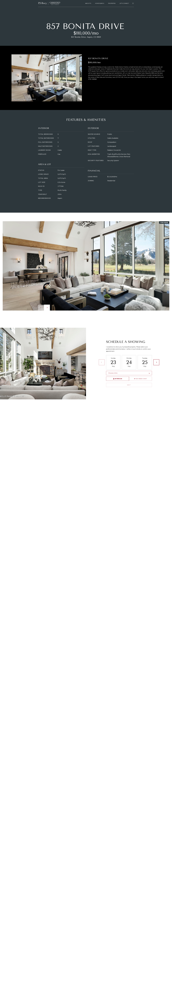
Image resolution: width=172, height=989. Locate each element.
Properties (112, 3)
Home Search (99, 3)
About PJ (88, 3)
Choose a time (112, 373)
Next (47, 308)
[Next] (156, 362)
